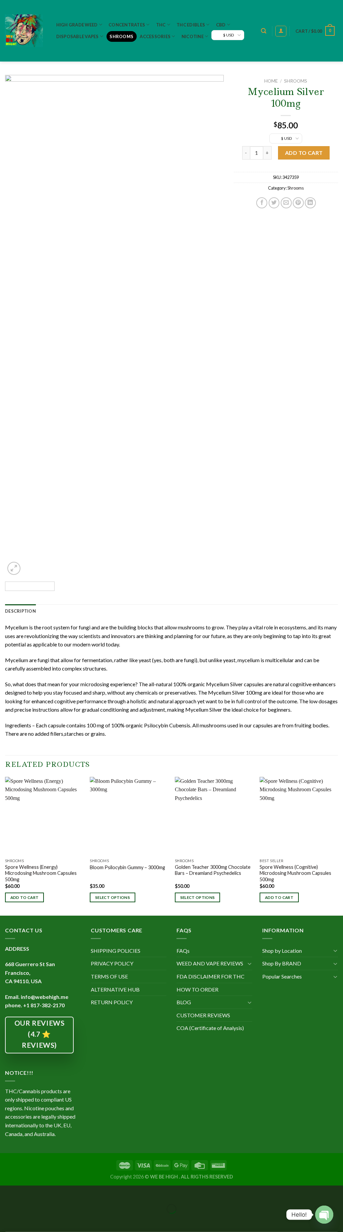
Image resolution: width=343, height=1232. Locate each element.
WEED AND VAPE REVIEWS (210, 963)
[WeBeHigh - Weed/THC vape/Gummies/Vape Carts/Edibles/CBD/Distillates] (24, 30)
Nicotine (193, 36)
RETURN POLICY (112, 1002)
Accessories (155, 36)
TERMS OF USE (109, 976)
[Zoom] (13, 568)
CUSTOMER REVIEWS (203, 1015)
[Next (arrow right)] (25, 1220)
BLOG (184, 1002)
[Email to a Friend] (286, 202)
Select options (112, 897)
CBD (221, 24)
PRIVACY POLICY (112, 963)
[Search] (263, 31)
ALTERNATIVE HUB (115, 989)
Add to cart (304, 152)
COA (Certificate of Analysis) (210, 1028)
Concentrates (127, 24)
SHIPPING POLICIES (115, 950)
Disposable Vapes (77, 36)
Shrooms (121, 36)
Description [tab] (20, 611)
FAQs (183, 950)
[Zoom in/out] (25, 1192)
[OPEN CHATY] (324, 1215)
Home (271, 81)
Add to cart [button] (24, 897)
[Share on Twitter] (274, 202)
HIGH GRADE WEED (77, 24)
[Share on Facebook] (261, 202)
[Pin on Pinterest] (298, 202)
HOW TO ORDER (197, 989)
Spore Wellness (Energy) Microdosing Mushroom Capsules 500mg (41, 873)
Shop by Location (282, 950)
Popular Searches (282, 976)
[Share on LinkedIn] (310, 202)
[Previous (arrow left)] (6, 1220)
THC (161, 24)
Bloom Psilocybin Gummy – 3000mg (127, 867)
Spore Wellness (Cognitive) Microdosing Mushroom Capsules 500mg (295, 873)
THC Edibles (191, 24)
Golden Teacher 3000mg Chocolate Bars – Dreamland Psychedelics (213, 870)
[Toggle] (249, 963)
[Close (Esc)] (6, 1192)
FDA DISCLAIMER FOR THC (211, 976)
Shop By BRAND (281, 963)
